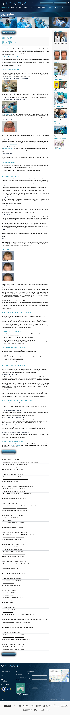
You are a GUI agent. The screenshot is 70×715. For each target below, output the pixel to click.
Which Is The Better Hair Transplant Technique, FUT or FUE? (14, 573)
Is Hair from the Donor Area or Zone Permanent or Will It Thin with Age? (16, 464)
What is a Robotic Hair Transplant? (9, 590)
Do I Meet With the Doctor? (8, 612)
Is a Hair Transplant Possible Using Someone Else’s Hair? (13, 537)
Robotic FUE (18, 675)
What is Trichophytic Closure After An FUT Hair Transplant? (13, 483)
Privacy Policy (61, 699)
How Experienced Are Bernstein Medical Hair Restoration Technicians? (15, 529)
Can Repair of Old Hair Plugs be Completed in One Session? (14, 649)
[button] (68, 3)
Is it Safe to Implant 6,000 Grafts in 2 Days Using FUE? (13, 469)
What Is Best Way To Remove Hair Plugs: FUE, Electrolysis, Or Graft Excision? (17, 629)
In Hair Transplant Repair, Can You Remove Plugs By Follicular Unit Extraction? (17, 622)
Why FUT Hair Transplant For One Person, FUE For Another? (14, 554)
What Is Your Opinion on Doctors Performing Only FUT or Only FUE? (15, 510)
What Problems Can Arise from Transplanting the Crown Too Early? (15, 508)
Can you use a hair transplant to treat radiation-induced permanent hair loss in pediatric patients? (20, 462)
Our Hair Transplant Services (7, 37)
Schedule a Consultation (6, 44)
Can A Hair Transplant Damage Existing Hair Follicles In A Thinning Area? (16, 525)
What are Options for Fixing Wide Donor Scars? (11, 632)
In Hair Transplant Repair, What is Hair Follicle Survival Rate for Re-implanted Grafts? (18, 625)
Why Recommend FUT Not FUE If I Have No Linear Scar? (13, 551)
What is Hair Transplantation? (8, 583)
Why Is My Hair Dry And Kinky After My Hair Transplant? (13, 474)
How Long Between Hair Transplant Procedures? (12, 580)
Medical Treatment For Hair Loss (21, 677)
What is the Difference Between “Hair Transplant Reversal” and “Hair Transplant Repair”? (19, 614)
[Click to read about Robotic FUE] (25, 107)
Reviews (55, 104)
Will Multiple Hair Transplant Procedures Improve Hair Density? (14, 566)
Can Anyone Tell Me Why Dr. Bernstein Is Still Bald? (12, 476)
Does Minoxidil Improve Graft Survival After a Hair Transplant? (14, 498)
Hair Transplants (19, 674)
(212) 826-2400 (3, 676)
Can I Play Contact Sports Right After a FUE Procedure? (13, 515)
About (17, 671)
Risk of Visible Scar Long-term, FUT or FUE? (11, 568)
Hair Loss (17, 679)
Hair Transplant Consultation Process (9, 42)
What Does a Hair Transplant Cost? (9, 602)
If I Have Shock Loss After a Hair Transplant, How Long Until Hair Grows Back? (17, 493)
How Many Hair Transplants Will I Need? (10, 517)
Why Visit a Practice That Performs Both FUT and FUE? (13, 597)
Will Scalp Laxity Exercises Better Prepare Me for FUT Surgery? (14, 467)
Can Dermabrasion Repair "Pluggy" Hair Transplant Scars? (13, 637)
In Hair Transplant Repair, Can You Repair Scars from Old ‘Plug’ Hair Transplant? (17, 641)
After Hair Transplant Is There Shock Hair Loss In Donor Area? (14, 546)
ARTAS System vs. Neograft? (8, 600)
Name (29, 673)
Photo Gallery (18, 680)
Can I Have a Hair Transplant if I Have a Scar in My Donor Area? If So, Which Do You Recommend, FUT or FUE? (23, 500)
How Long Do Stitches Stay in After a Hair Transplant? (13, 527)
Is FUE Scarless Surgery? (7, 520)
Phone (29, 678)
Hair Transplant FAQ (6, 43)
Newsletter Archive (58, 148)
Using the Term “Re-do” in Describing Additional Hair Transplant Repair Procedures (18, 627)
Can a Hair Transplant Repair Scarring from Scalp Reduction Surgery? (15, 634)
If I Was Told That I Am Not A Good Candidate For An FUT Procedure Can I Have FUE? (18, 534)
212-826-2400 (36, 2)
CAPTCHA (29, 685)
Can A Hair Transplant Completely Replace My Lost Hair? (13, 522)
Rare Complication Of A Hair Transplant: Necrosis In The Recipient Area (16, 571)
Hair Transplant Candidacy (7, 41)
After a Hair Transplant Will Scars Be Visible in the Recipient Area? (15, 491)
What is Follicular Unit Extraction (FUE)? (10, 587)
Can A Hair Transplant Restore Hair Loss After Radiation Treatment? (15, 532)
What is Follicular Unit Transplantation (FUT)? (11, 585)
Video (17, 682)
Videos (55, 121)
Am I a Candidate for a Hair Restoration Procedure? (12, 592)
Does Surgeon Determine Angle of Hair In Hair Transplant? (13, 544)
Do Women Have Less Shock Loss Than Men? (11, 481)
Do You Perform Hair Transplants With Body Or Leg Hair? (13, 575)
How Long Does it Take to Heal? (9, 607)
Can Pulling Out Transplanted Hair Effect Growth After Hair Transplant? (16, 563)
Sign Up (55, 148)
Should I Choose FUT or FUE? (8, 595)
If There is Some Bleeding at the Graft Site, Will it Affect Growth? (14, 561)
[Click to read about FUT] (25, 86)
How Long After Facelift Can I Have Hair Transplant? (12, 542)
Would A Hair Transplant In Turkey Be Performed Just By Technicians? (15, 479)
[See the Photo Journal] (25, 255)
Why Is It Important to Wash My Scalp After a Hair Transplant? (14, 496)
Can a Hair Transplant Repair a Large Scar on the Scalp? (13, 646)
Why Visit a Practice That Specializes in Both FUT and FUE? (14, 488)
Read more (55, 77)
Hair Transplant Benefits (6, 38)
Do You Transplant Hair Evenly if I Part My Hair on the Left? (13, 539)
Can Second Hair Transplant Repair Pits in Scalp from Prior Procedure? (16, 644)
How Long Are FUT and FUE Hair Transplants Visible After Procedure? (15, 558)
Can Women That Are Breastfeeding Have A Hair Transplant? (14, 471)
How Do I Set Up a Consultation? (9, 609)
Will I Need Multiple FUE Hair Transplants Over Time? (12, 549)
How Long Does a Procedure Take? (9, 604)
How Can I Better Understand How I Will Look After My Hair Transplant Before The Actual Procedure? (21, 505)
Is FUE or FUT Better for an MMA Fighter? (10, 503)
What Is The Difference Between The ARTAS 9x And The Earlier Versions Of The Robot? (18, 486)
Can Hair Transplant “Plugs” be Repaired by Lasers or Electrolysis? (15, 616)
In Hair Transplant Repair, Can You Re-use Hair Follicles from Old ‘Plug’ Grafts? (17, 639)
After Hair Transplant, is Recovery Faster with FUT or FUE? (13, 556)
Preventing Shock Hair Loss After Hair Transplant (12, 578)
